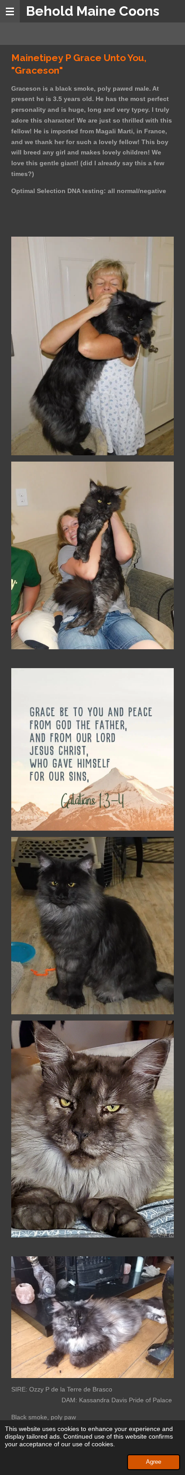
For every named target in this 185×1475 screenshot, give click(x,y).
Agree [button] (153, 1462)
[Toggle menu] (10, 11)
